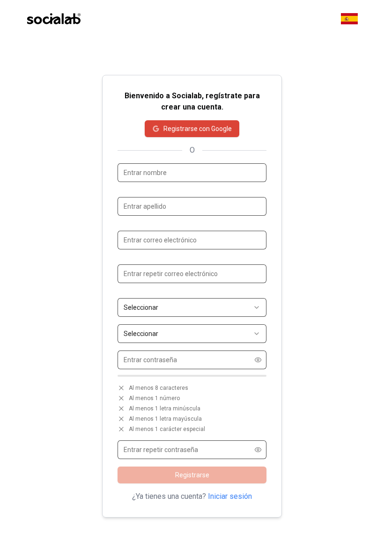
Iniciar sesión (230, 496)
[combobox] (192, 307)
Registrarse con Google (197, 128)
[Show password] (258, 360)
